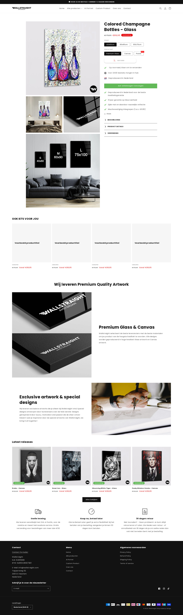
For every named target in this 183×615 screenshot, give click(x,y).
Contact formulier (20, 552)
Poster (138, 54)
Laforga (168, 608)
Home (68, 552)
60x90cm (124, 44)
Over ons (69, 567)
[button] (160, 8)
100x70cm (137, 44)
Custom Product (72, 563)
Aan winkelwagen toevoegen (130, 86)
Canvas (127, 54)
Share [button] (109, 114)
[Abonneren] (48, 588)
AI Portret (69, 560)
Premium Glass (112, 54)
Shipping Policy (126, 560)
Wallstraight (152, 608)
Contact (69, 571)
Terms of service (127, 563)
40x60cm (110, 44)
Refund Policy (125, 556)
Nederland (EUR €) (21, 607)
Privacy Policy (125, 552)
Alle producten (72, 556)
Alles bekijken (91, 499)
